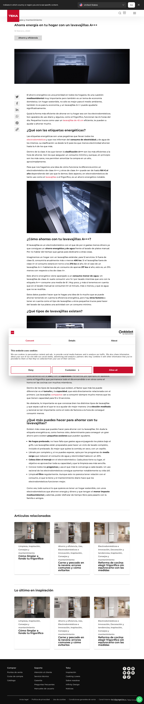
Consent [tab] (30, 340)
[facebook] (124, 668)
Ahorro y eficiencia (28, 38)
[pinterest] (124, 677)
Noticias (69, 688)
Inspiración (34, 546)
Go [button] (131, 5)
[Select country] (129, 13)
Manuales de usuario (44, 688)
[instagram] (133, 668)
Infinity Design (73, 684)
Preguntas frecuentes (44, 684)
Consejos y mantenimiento (28, 20)
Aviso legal (23, 699)
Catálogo (11, 680)
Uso (80, 546)
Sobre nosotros (73, 680)
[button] (102, 5)
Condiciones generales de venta (82, 699)
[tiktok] (128, 677)
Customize (70, 370)
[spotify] (133, 673)
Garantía (38, 680)
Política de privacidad (41, 699)
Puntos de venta (14, 672)
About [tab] (114, 340)
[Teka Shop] (124, 13)
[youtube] (124, 673)
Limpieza (23, 546)
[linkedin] (128, 673)
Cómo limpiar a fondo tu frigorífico (30, 557)
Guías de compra (15, 676)
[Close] (138, 5)
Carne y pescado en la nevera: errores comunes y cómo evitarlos (71, 566)
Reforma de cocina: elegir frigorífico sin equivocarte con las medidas (111, 566)
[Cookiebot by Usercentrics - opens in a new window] (121, 332)
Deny (30, 370)
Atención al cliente (43, 672)
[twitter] (128, 668)
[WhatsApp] (139, 699)
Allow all (113, 370)
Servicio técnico (41, 676)
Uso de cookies (59, 699)
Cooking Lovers (73, 676)
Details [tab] (72, 340)
